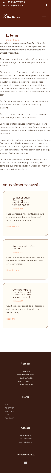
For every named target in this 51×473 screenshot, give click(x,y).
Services (9, 411)
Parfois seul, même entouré (24, 247)
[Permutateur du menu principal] (44, 16)
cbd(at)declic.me (25, 442)
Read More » (12, 227)
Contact (9, 418)
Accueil (9, 405)
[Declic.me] (11, 16)
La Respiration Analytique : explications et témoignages (21, 201)
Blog (7, 415)
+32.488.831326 (25, 439)
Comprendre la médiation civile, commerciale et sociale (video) (23, 293)
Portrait (9, 408)
